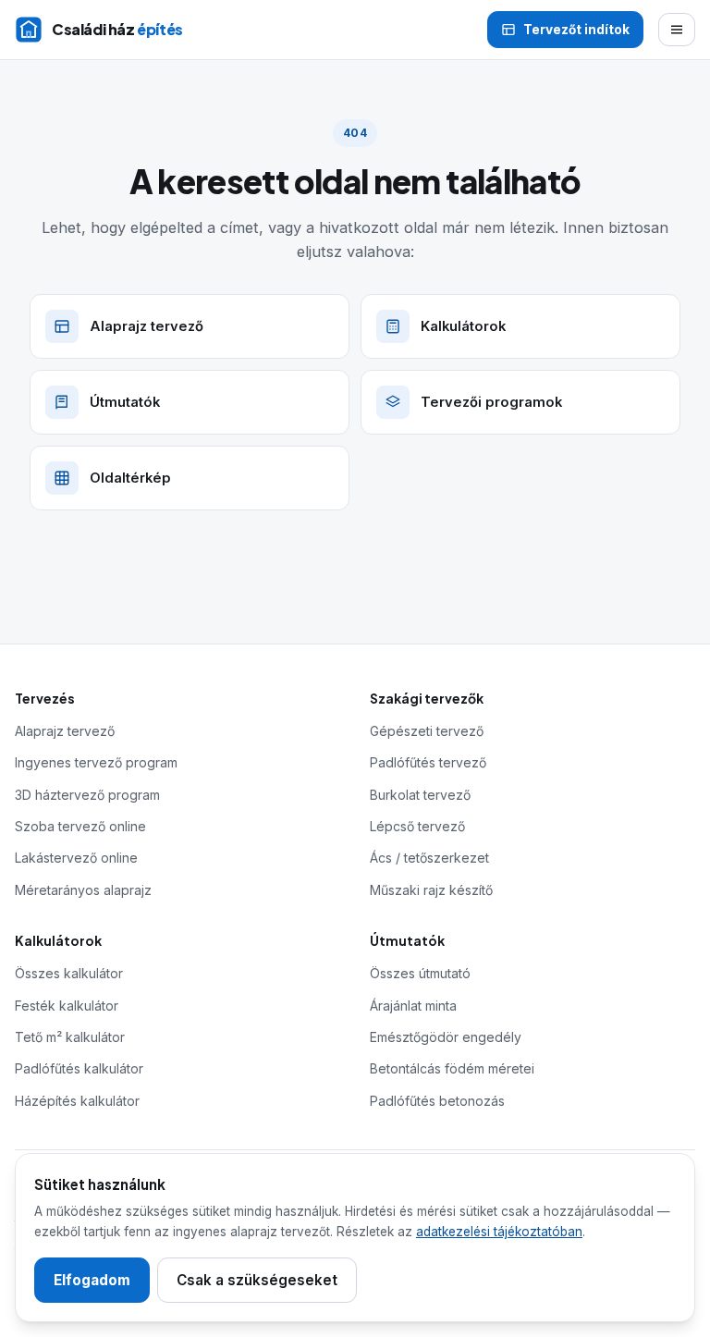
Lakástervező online (76, 857)
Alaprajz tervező (65, 731)
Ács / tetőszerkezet (429, 857)
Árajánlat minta (413, 1005)
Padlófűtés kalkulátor (79, 1068)
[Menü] (676, 29)
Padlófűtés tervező (428, 762)
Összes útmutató (420, 973)
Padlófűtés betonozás (437, 1101)
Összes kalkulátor (69, 973)
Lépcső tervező (417, 826)
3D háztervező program (87, 795)
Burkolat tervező (420, 795)
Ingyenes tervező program (96, 762)
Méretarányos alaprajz (83, 890)
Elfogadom (92, 1280)
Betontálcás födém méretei (452, 1068)
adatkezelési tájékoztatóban (499, 1231)
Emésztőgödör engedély (445, 1037)
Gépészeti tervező (427, 731)
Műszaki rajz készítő (431, 890)
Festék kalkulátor (66, 1005)
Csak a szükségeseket (257, 1280)
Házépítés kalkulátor (77, 1101)
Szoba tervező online (80, 826)
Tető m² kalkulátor (70, 1037)
